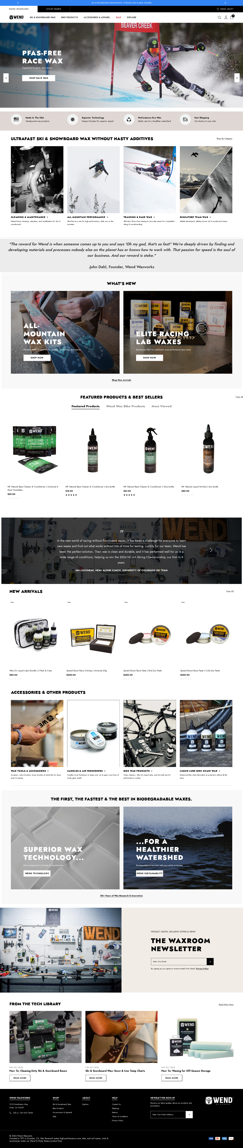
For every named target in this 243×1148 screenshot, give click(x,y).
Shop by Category (224, 138)
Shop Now (37, 357)
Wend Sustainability (150, 873)
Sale (54, 1116)
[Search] (219, 17)
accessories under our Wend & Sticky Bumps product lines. (36, 1141)
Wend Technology (37, 873)
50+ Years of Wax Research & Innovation (121, 895)
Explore (85, 1104)
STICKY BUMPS (53, 9)
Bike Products (58, 1108)
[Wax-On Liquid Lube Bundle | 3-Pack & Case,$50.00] (36, 633)
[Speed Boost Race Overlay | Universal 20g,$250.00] (93, 633)
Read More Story (226, 1004)
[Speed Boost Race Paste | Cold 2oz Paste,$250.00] (207, 633)
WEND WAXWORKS (19, 9)
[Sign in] (225, 17)
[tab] (85, 406)
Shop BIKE (39, 75)
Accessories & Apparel (62, 1112)
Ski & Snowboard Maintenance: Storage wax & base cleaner (121, 2)
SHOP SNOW (39, 83)
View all (239, 397)
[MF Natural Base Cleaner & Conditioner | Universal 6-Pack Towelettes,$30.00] (35, 448)
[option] (37, 119)
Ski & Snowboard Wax (62, 1104)
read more (20, 1078)
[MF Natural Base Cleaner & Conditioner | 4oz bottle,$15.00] (93, 448)
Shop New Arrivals (121, 380)
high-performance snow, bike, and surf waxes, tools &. (84, 1138)
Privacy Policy (202, 968)
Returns (115, 1112)
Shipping (115, 1108)
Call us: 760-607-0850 (23, 1112)
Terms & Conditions (120, 1116)
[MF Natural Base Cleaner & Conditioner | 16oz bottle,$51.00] (151, 448)
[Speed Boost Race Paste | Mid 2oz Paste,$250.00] (150, 633)
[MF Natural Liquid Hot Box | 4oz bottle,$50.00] (208, 448)
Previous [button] (17, 3)
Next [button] (225, 3)
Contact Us (116, 1104)
